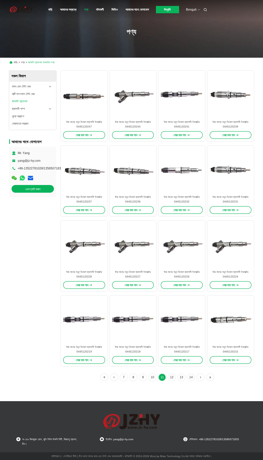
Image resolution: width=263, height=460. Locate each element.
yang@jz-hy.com (29, 160)
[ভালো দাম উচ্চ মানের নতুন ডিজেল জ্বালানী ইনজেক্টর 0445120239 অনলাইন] (231, 95)
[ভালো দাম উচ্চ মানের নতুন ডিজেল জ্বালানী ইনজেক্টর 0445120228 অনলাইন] (84, 245)
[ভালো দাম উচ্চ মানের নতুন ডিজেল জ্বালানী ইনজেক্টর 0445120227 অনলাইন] (133, 245)
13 (181, 377)
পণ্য (86, 9)
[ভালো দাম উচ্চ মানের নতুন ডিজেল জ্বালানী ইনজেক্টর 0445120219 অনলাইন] (84, 320)
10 (152, 377)
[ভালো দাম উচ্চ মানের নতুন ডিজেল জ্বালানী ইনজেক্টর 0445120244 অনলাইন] (133, 95)
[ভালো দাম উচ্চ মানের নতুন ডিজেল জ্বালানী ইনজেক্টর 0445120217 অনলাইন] (182, 320)
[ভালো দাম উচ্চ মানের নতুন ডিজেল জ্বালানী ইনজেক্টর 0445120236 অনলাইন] (133, 170)
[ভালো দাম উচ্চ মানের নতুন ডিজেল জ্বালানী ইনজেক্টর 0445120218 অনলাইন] (133, 320)
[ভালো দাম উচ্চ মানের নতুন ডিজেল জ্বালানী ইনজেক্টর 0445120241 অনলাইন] (182, 95)
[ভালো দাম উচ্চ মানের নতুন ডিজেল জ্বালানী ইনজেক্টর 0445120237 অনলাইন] (84, 170)
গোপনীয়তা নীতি (70, 456)
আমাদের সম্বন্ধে (68, 9)
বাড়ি (50, 9)
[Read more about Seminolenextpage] (104, 377)
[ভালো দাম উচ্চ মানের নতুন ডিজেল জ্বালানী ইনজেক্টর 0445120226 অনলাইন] (182, 245)
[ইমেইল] (30, 178)
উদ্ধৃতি (167, 9)
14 (191, 377)
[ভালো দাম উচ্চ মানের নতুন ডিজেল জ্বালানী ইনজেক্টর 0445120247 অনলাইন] (84, 95)
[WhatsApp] (22, 178)
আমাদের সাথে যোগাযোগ (137, 9)
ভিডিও (114, 9)
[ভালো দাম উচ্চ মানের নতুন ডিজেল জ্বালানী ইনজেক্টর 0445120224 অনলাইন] (231, 245)
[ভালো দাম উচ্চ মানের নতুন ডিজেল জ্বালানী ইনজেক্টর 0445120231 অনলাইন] (231, 170)
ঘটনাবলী (100, 9)
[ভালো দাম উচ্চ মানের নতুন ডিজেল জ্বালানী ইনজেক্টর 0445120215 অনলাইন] (231, 320)
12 (171, 377)
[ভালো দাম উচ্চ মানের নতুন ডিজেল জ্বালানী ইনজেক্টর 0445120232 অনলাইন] (182, 170)
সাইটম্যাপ (55, 456)
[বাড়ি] (21, 9)
